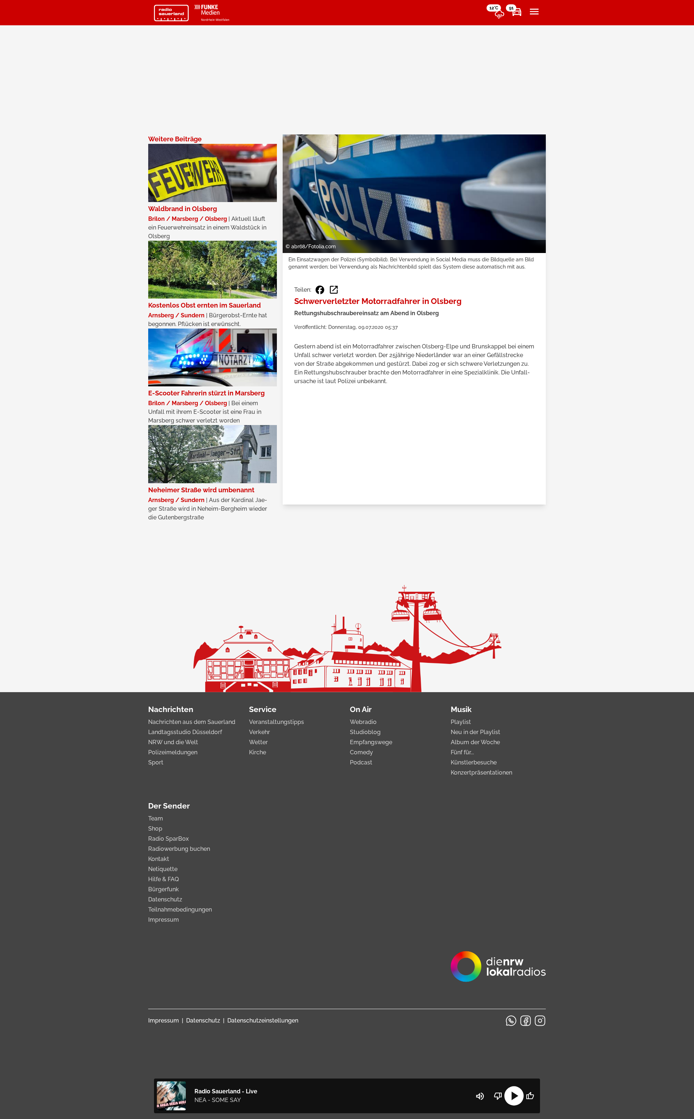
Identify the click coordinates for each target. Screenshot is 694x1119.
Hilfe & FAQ (163, 879)
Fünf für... (462, 752)
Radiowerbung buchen (179, 848)
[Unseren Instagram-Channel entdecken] (540, 1020)
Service (263, 709)
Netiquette (162, 869)
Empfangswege (371, 742)
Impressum (163, 919)
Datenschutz (165, 899)
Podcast (361, 762)
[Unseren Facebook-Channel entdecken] (525, 1020)
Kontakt (158, 859)
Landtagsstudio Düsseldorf (185, 732)
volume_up (480, 1096)
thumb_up (530, 1096)
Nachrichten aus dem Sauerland (191, 722)
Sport (155, 762)
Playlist (461, 722)
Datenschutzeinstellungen (262, 1020)
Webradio (363, 722)
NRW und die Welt (173, 742)
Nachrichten (170, 709)
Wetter (258, 742)
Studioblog (365, 732)
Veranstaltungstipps (276, 722)
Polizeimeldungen (172, 752)
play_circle (514, 1095)
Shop (155, 828)
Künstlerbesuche (474, 762)
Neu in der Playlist (475, 732)
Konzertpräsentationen (481, 772)
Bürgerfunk (163, 889)
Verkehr (259, 732)
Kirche (257, 752)
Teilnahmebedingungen (180, 909)
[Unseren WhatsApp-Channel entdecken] (511, 1020)
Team (155, 818)
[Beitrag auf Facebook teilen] (320, 290)
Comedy (361, 752)
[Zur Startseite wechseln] (171, 13)
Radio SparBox (168, 838)
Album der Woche (475, 742)
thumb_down (498, 1096)
